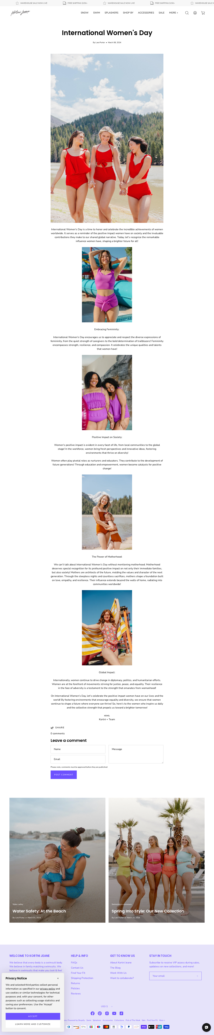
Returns (75, 983)
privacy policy (47, 988)
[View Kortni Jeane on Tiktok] (121, 1013)
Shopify (81, 1020)
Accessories (108, 1020)
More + (162, 1020)
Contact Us (77, 967)
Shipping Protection (82, 978)
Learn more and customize (32, 1024)
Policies (75, 988)
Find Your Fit (78, 973)
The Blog (115, 967)
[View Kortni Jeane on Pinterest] (99, 1013)
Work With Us (118, 973)
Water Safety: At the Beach (39, 911)
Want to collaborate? (122, 978)
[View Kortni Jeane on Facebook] (92, 1013)
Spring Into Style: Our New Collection (148, 911)
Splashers (97, 1020)
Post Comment (63, 774)
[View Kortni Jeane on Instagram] (107, 1013)
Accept (33, 1016)
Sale (143, 1020)
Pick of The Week (133, 1020)
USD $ (104, 1006)
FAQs (74, 962)
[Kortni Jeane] (20, 13)
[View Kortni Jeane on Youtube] (114, 1013)
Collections (119, 1020)
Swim (88, 1020)
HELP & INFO (79, 956)
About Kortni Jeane (121, 962)
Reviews (76, 993)
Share (59, 727)
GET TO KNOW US (122, 956)
